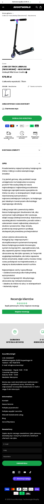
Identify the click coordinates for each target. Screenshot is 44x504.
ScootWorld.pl (16, 499)
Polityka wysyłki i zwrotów (12, 411)
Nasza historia (7, 404)
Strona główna (7, 13)
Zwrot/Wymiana (8, 422)
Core (4, 64)
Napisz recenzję (22, 311)
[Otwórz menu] (3, 7)
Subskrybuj (22, 463)
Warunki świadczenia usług (12, 415)
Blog (4, 418)
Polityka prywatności (10, 408)
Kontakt (5, 401)
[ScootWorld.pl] (22, 7)
